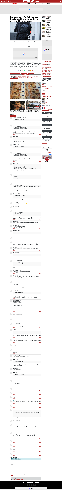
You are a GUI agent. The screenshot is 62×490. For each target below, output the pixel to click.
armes (26, 73)
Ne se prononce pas (45, 83)
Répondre (14, 134)
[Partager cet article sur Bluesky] (26, 70)
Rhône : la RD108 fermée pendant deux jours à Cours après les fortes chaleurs (48, 25)
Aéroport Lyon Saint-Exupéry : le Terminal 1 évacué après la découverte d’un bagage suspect (48, 18)
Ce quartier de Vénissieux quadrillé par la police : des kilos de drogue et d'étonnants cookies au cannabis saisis (26, 75)
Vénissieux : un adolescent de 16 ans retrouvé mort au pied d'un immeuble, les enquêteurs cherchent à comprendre (26, 76)
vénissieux (12, 73)
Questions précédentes (44, 86)
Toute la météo (49, 152)
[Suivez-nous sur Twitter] (29, 485)
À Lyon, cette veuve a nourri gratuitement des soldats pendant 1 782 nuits (48, 36)
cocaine (23, 73)
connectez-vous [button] (17, 463)
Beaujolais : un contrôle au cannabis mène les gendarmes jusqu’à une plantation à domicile (48, 29)
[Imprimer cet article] (29, 70)
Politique (35, 3)
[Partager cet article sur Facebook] (18, 70)
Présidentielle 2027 (47, 100)
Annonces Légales (28, 3)
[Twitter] (5, 1)
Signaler (40, 134)
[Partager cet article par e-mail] (30, 70)
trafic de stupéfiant (17, 73)
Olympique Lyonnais (47, 105)
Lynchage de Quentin (47, 107)
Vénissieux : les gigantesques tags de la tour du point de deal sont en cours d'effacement (24, 77)
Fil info (21, 3)
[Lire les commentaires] (32, 70)
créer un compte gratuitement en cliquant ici (18, 479)
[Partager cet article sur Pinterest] (22, 70)
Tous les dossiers (49, 109)
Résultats (51, 86)
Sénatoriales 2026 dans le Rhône (48, 103)
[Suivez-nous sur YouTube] (33, 485)
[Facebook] (3, 1)
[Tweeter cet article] (20, 70)
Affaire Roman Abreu (47, 98)
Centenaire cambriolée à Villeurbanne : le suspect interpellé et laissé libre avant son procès (47, 70)
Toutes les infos (49, 38)
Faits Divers (42, 3)
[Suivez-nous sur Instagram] (31, 485)
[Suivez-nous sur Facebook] (27, 485)
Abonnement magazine (14, 3)
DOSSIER (46, 100)
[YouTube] (8, 1)
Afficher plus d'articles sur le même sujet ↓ (14, 78)
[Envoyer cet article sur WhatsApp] (24, 70)
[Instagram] (6, 1)
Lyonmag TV (48, 3)
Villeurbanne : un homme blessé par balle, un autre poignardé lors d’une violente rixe (48, 22)
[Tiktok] (10, 1)
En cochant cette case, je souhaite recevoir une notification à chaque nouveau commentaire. (20, 474)
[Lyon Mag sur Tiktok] (35, 485)
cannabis (29, 73)
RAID (32, 73)
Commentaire (12, 464)
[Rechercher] (60, 1)
